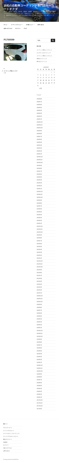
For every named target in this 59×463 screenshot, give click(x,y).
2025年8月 (39, 133)
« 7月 (40, 88)
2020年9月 (39, 304)
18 (40, 80)
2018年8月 (39, 376)
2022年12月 (40, 226)
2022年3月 (39, 252)
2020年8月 (39, 307)
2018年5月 (39, 385)
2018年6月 (39, 382)
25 (40, 83)
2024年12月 (40, 156)
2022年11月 (39, 229)
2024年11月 (39, 159)
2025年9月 (39, 130)
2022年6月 (39, 243)
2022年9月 (39, 235)
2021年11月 (39, 264)
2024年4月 (39, 179)
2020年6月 (39, 313)
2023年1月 (39, 223)
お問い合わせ (40, 24)
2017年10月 (40, 405)
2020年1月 (39, 327)
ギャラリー (18, 28)
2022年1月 (39, 258)
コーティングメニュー (16, 24)
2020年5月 (39, 316)
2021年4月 (39, 284)
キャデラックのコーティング (44, 52)
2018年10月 (40, 371)
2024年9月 (39, 165)
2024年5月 (39, 177)
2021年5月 (39, 281)
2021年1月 (39, 293)
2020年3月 (39, 321)
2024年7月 (39, 171)
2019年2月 (39, 359)
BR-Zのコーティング (42, 61)
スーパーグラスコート (8, 430)
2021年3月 (39, 287)
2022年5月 (39, 246)
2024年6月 (39, 174)
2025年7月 (39, 136)
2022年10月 (40, 232)
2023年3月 (39, 217)
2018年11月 (39, 368)
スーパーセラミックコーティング (11, 433)
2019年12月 (40, 330)
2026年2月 (39, 116)
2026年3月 (39, 113)
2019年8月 (39, 342)
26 (43, 83)
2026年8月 (39, 98)
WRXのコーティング (42, 58)
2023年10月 (40, 197)
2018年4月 (39, 388)
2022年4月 (39, 249)
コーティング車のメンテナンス (44, 50)
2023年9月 (39, 200)
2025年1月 (39, 153)
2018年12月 (40, 365)
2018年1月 (39, 397)
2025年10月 (40, 127)
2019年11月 (39, 333)
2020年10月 (40, 301)
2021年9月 (39, 269)
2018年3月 (39, 391)
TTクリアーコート (7, 427)
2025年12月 (40, 122)
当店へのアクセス (8, 28)
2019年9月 (39, 339)
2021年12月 (40, 261)
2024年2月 (39, 185)
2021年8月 (39, 272)
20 (46, 80)
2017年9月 (39, 408)
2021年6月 (39, 278)
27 (46, 83)
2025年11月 (39, 124)
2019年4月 (39, 353)
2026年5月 (39, 107)
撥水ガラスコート (7, 439)
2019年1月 (39, 362)
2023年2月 (39, 220)
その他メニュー (29, 24)
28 (49, 83)
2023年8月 (39, 203)
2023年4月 (39, 214)
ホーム (5, 24)
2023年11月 (39, 194)
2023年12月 (40, 191)
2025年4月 (39, 145)
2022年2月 (39, 255)
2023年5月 (39, 211)
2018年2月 (39, 394)
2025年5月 (39, 142)
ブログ (25, 28)
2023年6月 (39, 208)
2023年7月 (39, 206)
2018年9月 (39, 374)
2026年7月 (39, 101)
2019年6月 (39, 348)
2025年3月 (39, 148)
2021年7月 (39, 275)
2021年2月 (39, 290)
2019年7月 (39, 345)
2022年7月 (39, 240)
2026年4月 (39, 110)
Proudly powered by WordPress (11, 459)
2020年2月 (39, 324)
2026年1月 (39, 119)
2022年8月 (39, 237)
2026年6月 (39, 104)
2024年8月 (39, 168)
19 (43, 80)
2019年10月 (40, 336)
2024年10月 (40, 162)
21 (49, 80)
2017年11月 (39, 403)
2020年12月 (40, 295)
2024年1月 (39, 188)
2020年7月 (39, 310)
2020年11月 (39, 298)
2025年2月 (39, 151)
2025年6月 (39, 139)
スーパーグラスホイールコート (10, 436)
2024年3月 (39, 182)
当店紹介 (5, 442)
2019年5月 (39, 350)
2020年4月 (39, 319)
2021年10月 (40, 266)
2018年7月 (39, 379)
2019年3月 (39, 356)
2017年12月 (40, 400)
